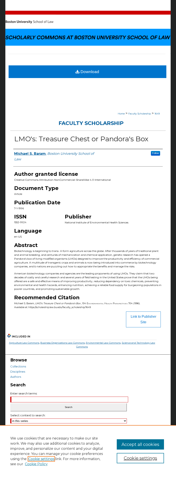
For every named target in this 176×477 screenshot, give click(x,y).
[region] (88, 451)
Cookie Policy (36, 464)
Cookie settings (41, 459)
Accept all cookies (140, 444)
